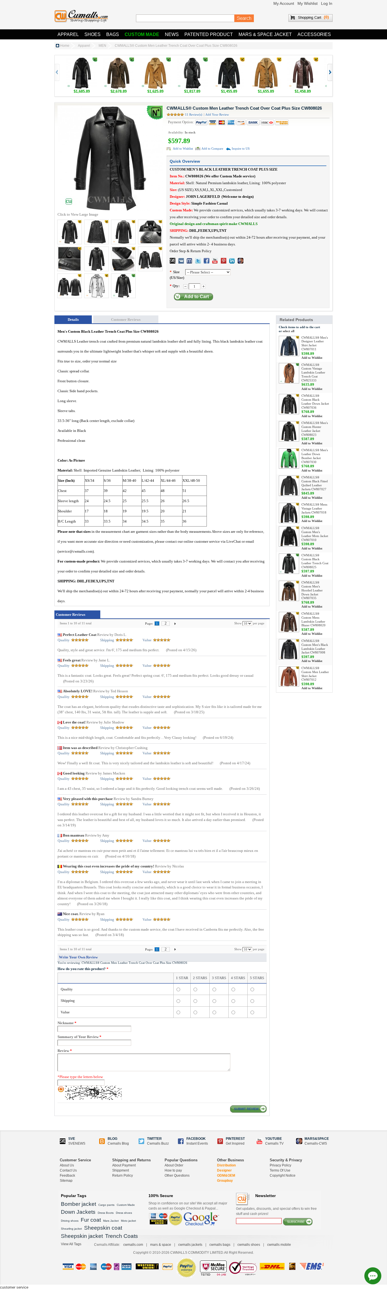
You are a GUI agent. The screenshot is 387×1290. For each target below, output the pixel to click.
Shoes (92, 34)
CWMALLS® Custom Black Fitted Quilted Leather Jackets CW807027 (314, 483)
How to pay (173, 1170)
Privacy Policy (280, 1165)
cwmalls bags (219, 1245)
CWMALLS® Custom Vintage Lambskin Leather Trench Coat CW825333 (313, 372)
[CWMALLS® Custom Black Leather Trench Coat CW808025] (289, 563)
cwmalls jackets (190, 1245)
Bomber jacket (78, 1204)
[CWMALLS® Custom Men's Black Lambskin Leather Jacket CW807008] (289, 649)
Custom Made (142, 34)
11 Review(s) (193, 114)
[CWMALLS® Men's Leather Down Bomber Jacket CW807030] (289, 458)
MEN (102, 46)
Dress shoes (124, 1212)
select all (288, 331)
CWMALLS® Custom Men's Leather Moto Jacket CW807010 (314, 533)
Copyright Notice (282, 1175)
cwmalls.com (133, 1245)
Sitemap (66, 1181)
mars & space (160, 1245)
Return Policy (122, 1175)
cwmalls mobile (279, 1245)
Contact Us (68, 1170)
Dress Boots (106, 1212)
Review (65, 1051)
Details (73, 319)
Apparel (68, 34)
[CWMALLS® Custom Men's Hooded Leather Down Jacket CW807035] (289, 591)
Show (238, 623)
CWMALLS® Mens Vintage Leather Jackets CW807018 (314, 508)
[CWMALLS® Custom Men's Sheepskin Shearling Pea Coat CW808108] (228, 60)
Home (64, 46)
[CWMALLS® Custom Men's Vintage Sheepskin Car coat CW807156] (265, 60)
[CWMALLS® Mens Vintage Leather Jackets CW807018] (289, 513)
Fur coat (91, 1220)
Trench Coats (121, 1236)
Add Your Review (217, 114)
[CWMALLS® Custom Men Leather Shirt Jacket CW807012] (289, 676)
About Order (174, 1165)
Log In (326, 3)
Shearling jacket (71, 1228)
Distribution (226, 1165)
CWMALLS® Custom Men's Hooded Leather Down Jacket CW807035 (312, 590)
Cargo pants (106, 1204)
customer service (14, 1287)
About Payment (124, 1165)
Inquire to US (241, 148)
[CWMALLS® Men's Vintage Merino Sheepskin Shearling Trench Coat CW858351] (118, 60)
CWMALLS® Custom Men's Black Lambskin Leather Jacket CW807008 (314, 646)
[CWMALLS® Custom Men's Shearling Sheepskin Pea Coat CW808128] (155, 60)
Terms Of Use (280, 1170)
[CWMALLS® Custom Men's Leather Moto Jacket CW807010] (289, 536)
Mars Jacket (111, 1220)
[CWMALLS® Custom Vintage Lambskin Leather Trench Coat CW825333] (289, 373)
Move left (329, 72)
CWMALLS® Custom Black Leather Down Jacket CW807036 (315, 401)
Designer (224, 1170)
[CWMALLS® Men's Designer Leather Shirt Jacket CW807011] (289, 346)
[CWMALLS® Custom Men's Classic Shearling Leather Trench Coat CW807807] (302, 60)
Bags (112, 34)
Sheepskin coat (103, 1228)
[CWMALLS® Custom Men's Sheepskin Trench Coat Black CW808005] (81, 60)
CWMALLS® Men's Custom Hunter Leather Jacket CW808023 (314, 428)
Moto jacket (128, 1220)
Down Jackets (78, 1212)
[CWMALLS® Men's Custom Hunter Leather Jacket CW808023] (289, 431)
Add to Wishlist (183, 148)
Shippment (120, 1170)
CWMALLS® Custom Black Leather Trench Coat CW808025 (314, 560)
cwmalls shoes (248, 1245)
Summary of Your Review (79, 1037)
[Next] (175, 623)
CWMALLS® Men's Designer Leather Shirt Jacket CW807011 (314, 343)
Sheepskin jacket (82, 1236)
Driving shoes (69, 1220)
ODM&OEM (226, 1175)
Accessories (314, 34)
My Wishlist (307, 3)
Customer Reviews (126, 319)
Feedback (67, 1175)
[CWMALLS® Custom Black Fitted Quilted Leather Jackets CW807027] (289, 486)
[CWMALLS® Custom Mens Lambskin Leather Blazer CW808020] (289, 622)
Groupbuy (225, 1181)
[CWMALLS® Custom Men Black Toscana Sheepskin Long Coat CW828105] (192, 60)
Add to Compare (212, 148)
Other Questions (177, 1175)
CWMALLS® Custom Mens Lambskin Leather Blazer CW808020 (313, 619)
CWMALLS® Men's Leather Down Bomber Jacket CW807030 (314, 455)
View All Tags (71, 1244)
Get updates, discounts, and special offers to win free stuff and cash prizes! (276, 1211)
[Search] (244, 18)
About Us (67, 1165)
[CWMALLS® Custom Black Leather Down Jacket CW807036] (289, 404)
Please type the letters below (80, 1077)
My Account (283, 3)
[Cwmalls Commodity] (81, 16)
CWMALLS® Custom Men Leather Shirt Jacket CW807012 (315, 673)
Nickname (67, 1023)
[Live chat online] (372, 1275)
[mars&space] (240, 261)
